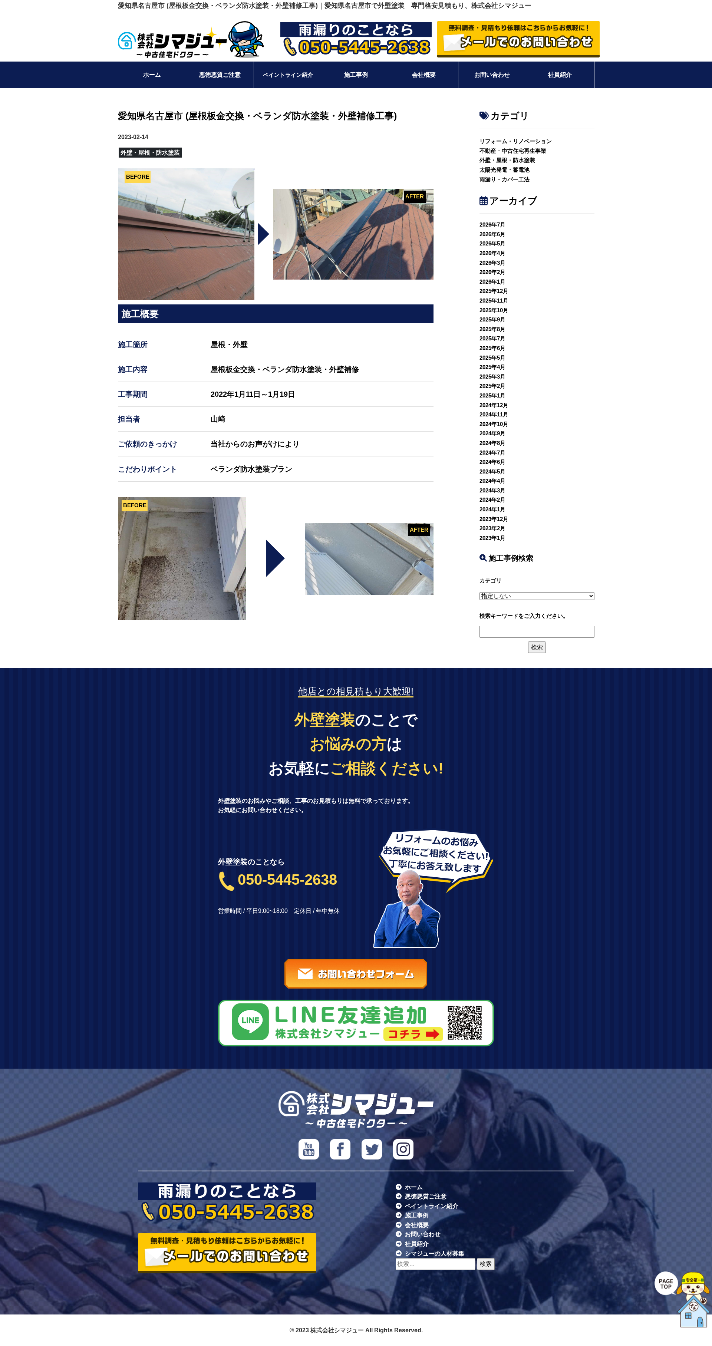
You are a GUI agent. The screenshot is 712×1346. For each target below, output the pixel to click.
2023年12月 (493, 519)
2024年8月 (492, 443)
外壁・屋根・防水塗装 (507, 160)
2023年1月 (492, 538)
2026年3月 (492, 263)
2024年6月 (492, 462)
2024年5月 (492, 471)
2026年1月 (492, 281)
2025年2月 (492, 386)
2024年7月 (492, 452)
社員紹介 (560, 75)
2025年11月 (493, 300)
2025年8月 (492, 329)
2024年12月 (493, 405)
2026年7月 (492, 224)
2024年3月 (492, 490)
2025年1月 (492, 395)
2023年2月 (492, 528)
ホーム (152, 75)
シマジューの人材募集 (434, 1253)
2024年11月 (493, 414)
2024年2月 (492, 499)
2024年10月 (493, 424)
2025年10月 (493, 310)
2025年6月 (492, 348)
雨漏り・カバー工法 (504, 179)
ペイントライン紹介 (288, 75)
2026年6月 (492, 234)
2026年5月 (492, 243)
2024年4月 (492, 481)
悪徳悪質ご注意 (220, 75)
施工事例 (356, 75)
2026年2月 (492, 272)
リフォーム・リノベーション (515, 141)
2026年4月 (492, 253)
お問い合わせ (492, 75)
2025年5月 (492, 357)
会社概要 (424, 75)
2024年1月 (492, 509)
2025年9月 (492, 319)
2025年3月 (492, 376)
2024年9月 (492, 433)
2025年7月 (492, 338)
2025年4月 (492, 367)
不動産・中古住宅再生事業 (512, 151)
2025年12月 (493, 291)
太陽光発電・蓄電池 (504, 169)
